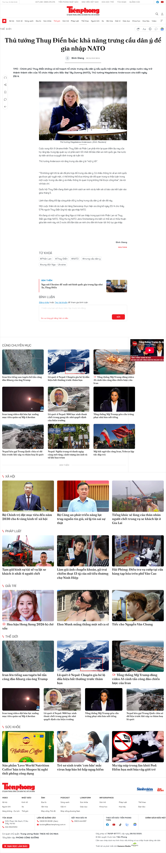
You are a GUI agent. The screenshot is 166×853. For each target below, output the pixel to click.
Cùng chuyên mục (16, 345)
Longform (85, 798)
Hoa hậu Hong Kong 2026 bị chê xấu (28, 626)
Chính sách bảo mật (155, 818)
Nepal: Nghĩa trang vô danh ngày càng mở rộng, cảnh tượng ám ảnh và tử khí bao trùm (67, 454)
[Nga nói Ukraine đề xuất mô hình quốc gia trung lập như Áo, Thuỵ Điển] (116, 286)
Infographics (106, 798)
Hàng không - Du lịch (11, 811)
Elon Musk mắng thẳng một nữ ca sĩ (83, 624)
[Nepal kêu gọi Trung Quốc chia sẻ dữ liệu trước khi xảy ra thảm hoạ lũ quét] (23, 436)
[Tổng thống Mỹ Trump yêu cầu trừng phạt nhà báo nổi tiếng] (114, 399)
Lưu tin (5, 92)
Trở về (5, 106)
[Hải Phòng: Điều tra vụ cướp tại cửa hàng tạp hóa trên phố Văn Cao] (138, 551)
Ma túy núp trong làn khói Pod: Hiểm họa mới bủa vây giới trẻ (134, 767)
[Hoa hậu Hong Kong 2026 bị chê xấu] (28, 605)
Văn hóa (109, 21)
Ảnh (43, 798)
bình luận (156, 29)
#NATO (75, 258)
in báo (150, 29)
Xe (103, 21)
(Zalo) (55, 821)
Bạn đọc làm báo (17, 846)
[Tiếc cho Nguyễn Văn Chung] (138, 605)
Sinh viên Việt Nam (90, 2)
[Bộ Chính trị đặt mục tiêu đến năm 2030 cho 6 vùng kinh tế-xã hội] (28, 496)
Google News (162, 29)
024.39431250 (11, 827)
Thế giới (57, 21)
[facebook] (157, 2)
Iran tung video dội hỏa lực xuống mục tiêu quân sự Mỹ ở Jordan (20, 416)
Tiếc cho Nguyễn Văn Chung (132, 624)
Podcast (65, 798)
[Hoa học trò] (160, 790)
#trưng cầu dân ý (91, 258)
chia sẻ (138, 29)
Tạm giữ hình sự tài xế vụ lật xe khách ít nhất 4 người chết (24, 571)
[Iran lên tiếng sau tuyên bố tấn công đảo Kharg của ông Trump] (23, 361)
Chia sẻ (5, 84)
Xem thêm (162, 21)
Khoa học (136, 21)
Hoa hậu (146, 21)
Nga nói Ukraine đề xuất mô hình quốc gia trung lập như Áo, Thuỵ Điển (72, 286)
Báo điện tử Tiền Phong (83, 11)
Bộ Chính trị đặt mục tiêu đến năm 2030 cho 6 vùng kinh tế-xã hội (27, 517)
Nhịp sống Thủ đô (48, 811)
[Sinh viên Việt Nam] (145, 790)
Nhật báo (26, 798)
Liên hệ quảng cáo (46, 818)
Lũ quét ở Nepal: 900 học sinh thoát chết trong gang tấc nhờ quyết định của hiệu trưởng (67, 417)
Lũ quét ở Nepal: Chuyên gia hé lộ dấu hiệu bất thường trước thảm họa (68, 378)
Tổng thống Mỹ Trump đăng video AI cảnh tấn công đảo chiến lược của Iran (114, 380)
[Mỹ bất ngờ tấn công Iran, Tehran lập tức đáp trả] (114, 436)
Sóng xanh (29, 21)
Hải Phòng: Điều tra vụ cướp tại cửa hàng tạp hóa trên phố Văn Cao (137, 571)
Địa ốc (38, 21)
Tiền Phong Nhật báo (68, 2)
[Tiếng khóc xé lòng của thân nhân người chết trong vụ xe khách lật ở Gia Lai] (138, 496)
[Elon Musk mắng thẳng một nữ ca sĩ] (83, 605)
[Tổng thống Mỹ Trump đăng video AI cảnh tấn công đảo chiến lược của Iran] (114, 361)
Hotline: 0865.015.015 (45, 2)
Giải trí (117, 21)
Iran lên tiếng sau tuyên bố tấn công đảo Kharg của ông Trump (22, 378)
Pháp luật (75, 21)
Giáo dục (126, 21)
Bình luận (5, 99)
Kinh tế (19, 21)
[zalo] (128, 824)
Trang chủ (4, 21)
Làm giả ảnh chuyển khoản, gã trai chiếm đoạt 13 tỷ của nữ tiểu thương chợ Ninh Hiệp (82, 573)
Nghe (5, 77)
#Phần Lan (45, 258)
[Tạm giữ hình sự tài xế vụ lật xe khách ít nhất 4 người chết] (28, 551)
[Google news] (136, 824)
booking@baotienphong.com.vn (52, 824)
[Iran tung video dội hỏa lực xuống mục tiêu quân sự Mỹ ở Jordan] (23, 399)
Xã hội (11, 21)
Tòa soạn (121, 2)
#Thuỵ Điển (61, 258)
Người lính (95, 21)
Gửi (118, 317)
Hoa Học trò (108, 2)
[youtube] (162, 2)
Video (154, 21)
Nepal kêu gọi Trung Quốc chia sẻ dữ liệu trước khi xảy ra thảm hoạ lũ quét (23, 453)
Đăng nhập (44, 302)
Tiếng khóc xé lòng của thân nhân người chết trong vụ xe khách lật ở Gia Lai (136, 519)
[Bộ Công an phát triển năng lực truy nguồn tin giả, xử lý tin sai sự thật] (83, 496)
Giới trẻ (66, 21)
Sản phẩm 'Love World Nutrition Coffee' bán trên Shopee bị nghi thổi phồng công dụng (25, 769)
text (144, 29)
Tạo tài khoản (61, 302)
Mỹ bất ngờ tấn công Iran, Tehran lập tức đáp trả (114, 453)
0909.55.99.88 (46, 821)
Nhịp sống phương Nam (70, 811)
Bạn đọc (141, 806)
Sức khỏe (47, 21)
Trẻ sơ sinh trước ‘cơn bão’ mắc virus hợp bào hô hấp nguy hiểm (80, 767)
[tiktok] (122, 824)
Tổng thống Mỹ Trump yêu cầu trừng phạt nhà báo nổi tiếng (114, 416)
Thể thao (85, 21)
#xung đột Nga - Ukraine (53, 264)
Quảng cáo (134, 2)
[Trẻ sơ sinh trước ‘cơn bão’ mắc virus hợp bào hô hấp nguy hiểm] (83, 746)
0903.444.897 (80, 821)
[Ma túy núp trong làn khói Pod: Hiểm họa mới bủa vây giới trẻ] (138, 746)
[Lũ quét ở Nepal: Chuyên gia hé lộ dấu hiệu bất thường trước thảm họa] (68, 361)
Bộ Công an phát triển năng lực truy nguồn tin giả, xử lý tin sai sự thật (81, 519)
